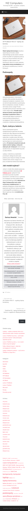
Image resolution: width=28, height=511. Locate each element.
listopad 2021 (6, 408)
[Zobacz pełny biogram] (20, 264)
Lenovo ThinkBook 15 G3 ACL (10, 485)
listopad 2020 (6, 422)
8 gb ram (5, 458)
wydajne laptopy (6, 500)
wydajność (13, 500)
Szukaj (4, 318)
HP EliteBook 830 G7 (7, 469)
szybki (4, 498)
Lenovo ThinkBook (7, 383)
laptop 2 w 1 (12, 477)
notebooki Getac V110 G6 (8, 490)
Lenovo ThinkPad (7, 385)
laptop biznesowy (10, 481)
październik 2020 (7, 425)
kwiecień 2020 (6, 439)
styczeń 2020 (6, 446)
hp (24, 467)
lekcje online (14, 483)
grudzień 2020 (6, 420)
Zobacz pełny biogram (13, 263)
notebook (15, 488)
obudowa (17, 490)
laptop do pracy (7, 483)
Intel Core (14, 471)
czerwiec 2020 (6, 434)
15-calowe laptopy (14, 458)
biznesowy (13, 460)
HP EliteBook (6, 373)
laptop (6, 477)
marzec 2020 (6, 441)
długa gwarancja (20, 465)
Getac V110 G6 (16, 467)
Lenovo (19, 483)
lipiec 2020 (5, 432)
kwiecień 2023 (6, 404)
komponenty (8, 474)
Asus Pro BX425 (6, 460)
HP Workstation (6, 378)
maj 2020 (5, 436)
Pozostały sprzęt (7, 392)
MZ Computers (14, 3)
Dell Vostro (5, 361)
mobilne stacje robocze (7, 488)
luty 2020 (5, 444)
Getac (4, 368)
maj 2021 (5, 413)
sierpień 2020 (6, 429)
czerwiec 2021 (6, 411)
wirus (18, 498)
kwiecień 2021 (6, 415)
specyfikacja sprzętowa (11, 496)
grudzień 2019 (6, 448)
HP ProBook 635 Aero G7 (17, 469)
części (18, 460)
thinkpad (14, 498)
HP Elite (5, 371)
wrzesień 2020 (6, 427)
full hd (9, 467)
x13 (17, 500)
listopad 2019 (6, 451)
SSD (21, 496)
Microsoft (5, 387)
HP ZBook (5, 380)
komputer (17, 474)
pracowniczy (16, 493)
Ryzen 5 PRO (21, 493)
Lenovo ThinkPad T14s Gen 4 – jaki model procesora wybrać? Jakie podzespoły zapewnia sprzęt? (13, 337)
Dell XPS (5, 364)
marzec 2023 (6, 406)
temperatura (8, 498)
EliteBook (5, 467)
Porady (4, 390)
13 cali (9, 458)
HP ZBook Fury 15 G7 (6, 471)
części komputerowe (10, 463)
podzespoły (8, 493)
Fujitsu (4, 366)
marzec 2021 (6, 418)
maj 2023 (5, 401)
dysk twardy (11, 465)
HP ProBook (7, 292)
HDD (22, 467)
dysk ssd (5, 465)
